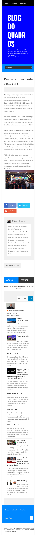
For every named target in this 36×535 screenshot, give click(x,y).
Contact (23, 3)
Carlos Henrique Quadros (16, 310)
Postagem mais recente (11, 286)
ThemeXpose (10, 529)
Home (7, 3)
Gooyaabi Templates (30, 529)
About (14, 3)
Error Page (8, 518)
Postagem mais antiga (27, 286)
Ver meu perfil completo (13, 315)
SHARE (12, 205)
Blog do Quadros (16, 31)
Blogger (14, 531)
